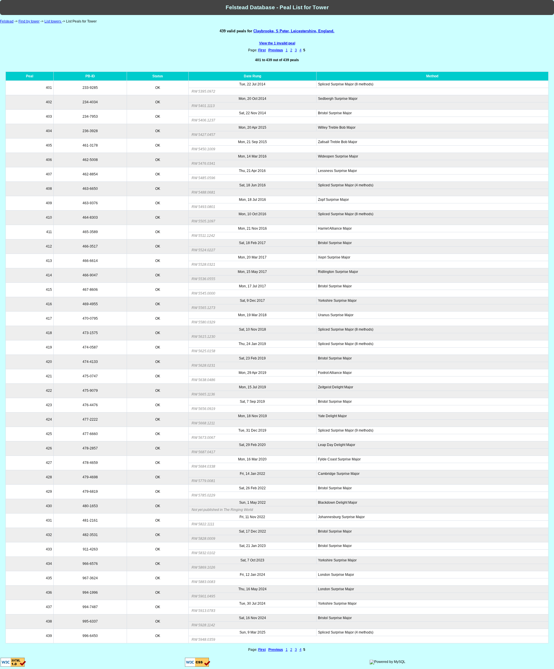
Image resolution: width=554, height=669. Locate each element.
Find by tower (29, 21)
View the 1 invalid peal (277, 43)
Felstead (7, 21)
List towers (53, 21)
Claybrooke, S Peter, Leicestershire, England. (293, 31)
